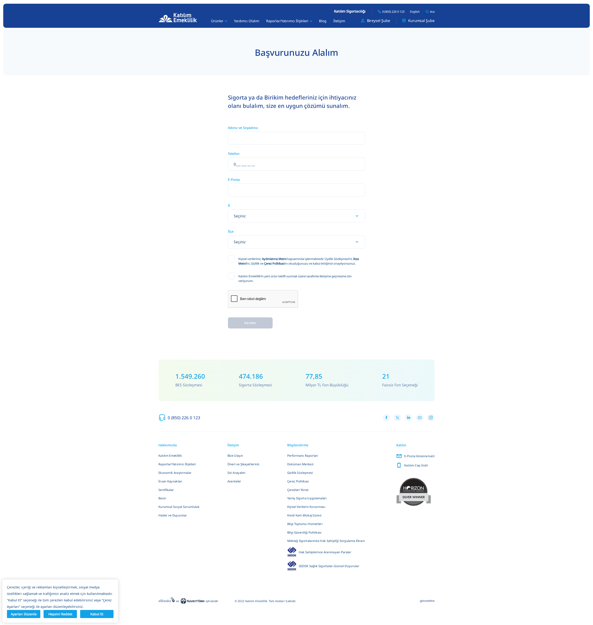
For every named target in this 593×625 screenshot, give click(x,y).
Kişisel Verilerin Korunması (306, 507)
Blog (322, 21)
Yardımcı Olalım (246, 21)
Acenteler (234, 481)
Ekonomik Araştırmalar (174, 473)
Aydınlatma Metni (274, 259)
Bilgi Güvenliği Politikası (304, 532)
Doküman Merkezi (300, 464)
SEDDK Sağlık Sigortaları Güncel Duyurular (329, 566)
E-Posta (234, 180)
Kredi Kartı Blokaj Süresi (304, 515)
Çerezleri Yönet (298, 490)
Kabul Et (96, 614)
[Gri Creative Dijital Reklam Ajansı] (427, 601)
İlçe (230, 231)
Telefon (234, 154)
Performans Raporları (302, 455)
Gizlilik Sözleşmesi (300, 473)
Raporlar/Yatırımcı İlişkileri (177, 464)
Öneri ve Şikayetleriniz (243, 464)
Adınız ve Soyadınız (243, 128)
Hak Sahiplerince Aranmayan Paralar (325, 552)
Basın (162, 498)
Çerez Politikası (274, 263)
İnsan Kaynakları (170, 481)
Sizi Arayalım (236, 473)
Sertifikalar (166, 490)
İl (229, 205)
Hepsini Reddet (60, 614)
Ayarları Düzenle (24, 614)
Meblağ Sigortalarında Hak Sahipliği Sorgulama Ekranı (326, 541)
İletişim (339, 21)
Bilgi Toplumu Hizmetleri (304, 524)
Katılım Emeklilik (170, 455)
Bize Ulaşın (235, 455)
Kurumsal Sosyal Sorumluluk (179, 507)
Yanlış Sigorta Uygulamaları (307, 498)
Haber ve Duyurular (172, 515)
